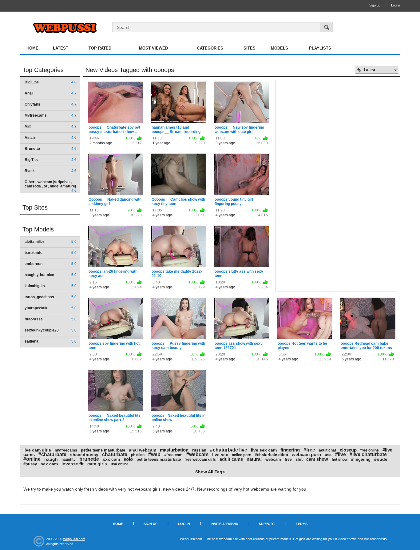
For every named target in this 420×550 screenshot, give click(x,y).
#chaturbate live (228, 449)
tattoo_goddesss (51, 297)
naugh (51, 459)
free (288, 459)
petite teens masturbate (103, 450)
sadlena (51, 341)
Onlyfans (51, 104)
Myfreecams (51, 115)
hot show (339, 459)
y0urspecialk (51, 308)
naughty (68, 459)
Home (32, 48)
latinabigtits (51, 286)
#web (154, 454)
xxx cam (111, 459)
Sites (250, 48)
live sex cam (264, 450)
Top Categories (43, 69)
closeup (348, 449)
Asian (51, 137)
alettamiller (51, 241)
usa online (120, 464)
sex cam (49, 463)
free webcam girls (200, 459)
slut (299, 459)
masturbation (174, 449)
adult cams (231, 459)
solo (128, 459)
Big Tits (51, 160)
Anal (51, 93)
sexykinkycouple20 (51, 330)
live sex (220, 454)
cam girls (97, 463)
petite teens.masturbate (159, 459)
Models (279, 48)
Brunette (51, 149)
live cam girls (37, 450)
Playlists (320, 48)
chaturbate (114, 454)
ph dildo (138, 455)
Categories (210, 48)
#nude (380, 459)
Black (51, 171)
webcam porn (306, 454)
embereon (51, 264)
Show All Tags (210, 471)
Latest (60, 48)
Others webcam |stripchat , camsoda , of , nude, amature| (51, 186)
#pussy (30, 464)
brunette (89, 459)
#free (309, 449)
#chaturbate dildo (271, 454)
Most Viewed (153, 48)
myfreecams (66, 450)
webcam (273, 459)
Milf (51, 126)
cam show (317, 459)
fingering (290, 449)
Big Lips (51, 82)
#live (340, 454)
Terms (301, 524)
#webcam (197, 454)
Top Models (38, 229)
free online (369, 450)
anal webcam (142, 450)
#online (32, 459)
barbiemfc (51, 253)
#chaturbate (52, 454)
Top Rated (100, 48)
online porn (241, 455)
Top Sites (35, 207)
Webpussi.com (74, 539)
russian (199, 450)
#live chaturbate (368, 454)
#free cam (173, 454)
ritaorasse (51, 319)
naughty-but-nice (51, 275)
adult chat (327, 450)
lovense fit (72, 463)
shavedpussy (84, 454)
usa (328, 454)
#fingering (360, 459)
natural (254, 459)
